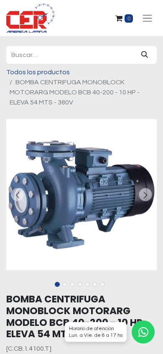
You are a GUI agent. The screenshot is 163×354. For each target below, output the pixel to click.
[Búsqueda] (144, 55)
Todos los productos (38, 72)
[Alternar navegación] (147, 18)
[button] (17, 194)
